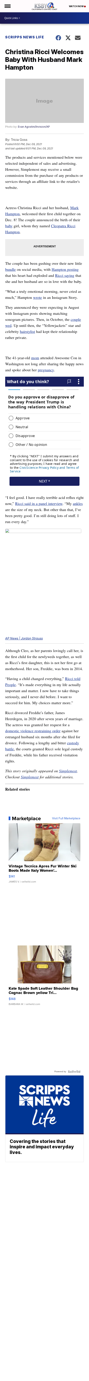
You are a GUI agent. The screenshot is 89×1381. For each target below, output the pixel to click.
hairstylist (27, 331)
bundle (10, 269)
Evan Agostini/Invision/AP (34, 126)
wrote (37, 297)
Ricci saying (64, 275)
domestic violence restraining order (32, 730)
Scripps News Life (24, 37)
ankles (78, 503)
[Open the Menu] (7, 6)
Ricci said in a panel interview (38, 503)
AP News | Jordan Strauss (24, 638)
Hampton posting (65, 269)
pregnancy (46, 369)
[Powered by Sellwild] (74, 1071)
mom (35, 357)
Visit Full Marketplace (66, 818)
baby (9, 225)
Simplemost (68, 770)
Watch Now (76, 6)
